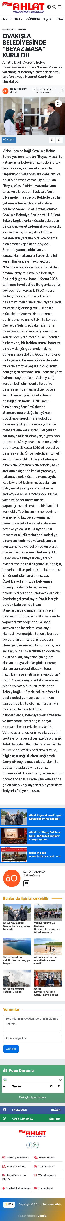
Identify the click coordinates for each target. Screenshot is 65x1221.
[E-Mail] (26, 883)
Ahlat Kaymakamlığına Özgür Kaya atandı (46, 992)
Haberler (8, 29)
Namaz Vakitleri (16, 1166)
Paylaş (11, 139)
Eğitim (48, 19)
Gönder (11, 1048)
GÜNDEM (33, 19)
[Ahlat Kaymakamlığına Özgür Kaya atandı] (48, 978)
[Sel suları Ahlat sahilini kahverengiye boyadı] (17, 946)
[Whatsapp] (36, 1145)
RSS (10, 1204)
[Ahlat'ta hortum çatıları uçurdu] (17, 978)
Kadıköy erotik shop (17, 482)
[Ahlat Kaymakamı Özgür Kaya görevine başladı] (17, 912)
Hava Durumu (47, 1157)
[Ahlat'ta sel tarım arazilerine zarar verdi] (48, 946)
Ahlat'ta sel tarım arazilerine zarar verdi (45, 960)
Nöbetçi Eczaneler (18, 1157)
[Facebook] (29, 1145)
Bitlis (18, 19)
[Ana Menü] (59, 7)
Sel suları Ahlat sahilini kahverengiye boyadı (16, 960)
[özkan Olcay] (11, 878)
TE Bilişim (41, 1215)
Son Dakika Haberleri (18, 1188)
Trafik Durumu (46, 1166)
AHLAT (22, 29)
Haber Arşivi (46, 1188)
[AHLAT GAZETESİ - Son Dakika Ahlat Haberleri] (23, 7)
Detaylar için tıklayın (32, 1097)
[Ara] (54, 7)
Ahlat (7, 19)
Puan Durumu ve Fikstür (14, 1177)
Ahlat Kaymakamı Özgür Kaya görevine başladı (17, 926)
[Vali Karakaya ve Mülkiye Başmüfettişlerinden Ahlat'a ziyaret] (48, 912)
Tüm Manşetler (47, 1175)
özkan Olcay (31, 875)
